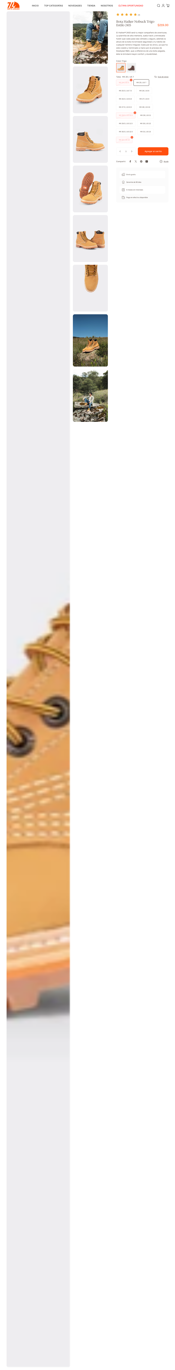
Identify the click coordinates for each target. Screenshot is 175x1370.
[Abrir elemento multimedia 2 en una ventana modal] (90, 37)
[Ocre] (131, 67)
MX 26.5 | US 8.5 (125, 99)
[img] (126, 15)
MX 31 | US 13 (145, 132)
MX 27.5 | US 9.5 (125, 107)
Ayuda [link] (166, 161)
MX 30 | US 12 (145, 123)
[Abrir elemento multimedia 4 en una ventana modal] (90, 139)
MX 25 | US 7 (141, 82)
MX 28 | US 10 (144, 107)
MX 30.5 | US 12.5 (126, 132)
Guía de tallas (163, 77)
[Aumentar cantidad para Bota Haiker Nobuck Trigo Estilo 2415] (132, 151)
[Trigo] (121, 67)
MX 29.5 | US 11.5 (125, 123)
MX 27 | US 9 (144, 99)
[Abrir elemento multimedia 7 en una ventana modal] (90, 288)
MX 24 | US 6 (124, 82)
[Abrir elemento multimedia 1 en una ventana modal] (38, 689)
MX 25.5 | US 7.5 (125, 91)
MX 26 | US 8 (144, 91)
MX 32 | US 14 (124, 140)
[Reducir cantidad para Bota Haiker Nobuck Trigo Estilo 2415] (119, 151)
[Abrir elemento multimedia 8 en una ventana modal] (90, 340)
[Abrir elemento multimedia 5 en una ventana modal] (90, 189)
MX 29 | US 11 (145, 115)
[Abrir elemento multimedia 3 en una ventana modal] (90, 89)
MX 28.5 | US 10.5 (126, 115)
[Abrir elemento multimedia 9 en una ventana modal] (90, 395)
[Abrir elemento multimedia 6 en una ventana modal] (90, 238)
